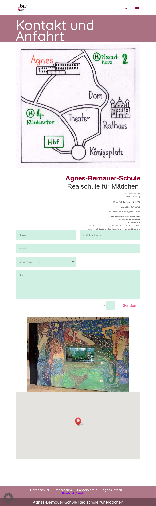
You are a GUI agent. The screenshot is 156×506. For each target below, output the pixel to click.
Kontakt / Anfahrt (76, 493)
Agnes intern (112, 490)
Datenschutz (39, 490)
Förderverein (87, 490)
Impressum (63, 490)
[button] (79, 421)
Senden (129, 305)
